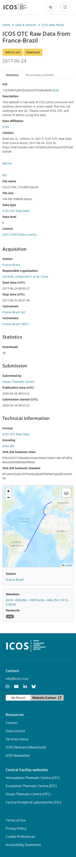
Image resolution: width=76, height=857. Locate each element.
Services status (17, 739)
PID (4, 84)
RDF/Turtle (37, 600)
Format (7, 428)
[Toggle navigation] (65, 7)
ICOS (5, 127)
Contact (12, 723)
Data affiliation (12, 121)
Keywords (13, 610)
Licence (7, 228)
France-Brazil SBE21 (15, 324)
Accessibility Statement (23, 844)
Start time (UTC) (13, 282)
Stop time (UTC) (13, 294)
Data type (9, 205)
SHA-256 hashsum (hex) (19, 452)
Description (10, 96)
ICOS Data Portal (53, 25)
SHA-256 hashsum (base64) (21, 468)
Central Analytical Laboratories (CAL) (33, 802)
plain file (8, 446)
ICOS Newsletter (18, 755)
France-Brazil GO (13, 312)
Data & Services (25, 25)
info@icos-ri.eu (17, 678)
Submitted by (11, 376)
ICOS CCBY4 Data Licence (19, 234)
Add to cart (12, 52)
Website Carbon (44, 698)
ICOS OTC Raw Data (15, 211)
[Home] (15, 7)
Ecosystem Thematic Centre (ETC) (31, 786)
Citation (8, 133)
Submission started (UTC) (20, 399)
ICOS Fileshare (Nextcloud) (26, 747)
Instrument (10, 306)
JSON (10, 600)
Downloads (10, 347)
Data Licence (15, 731)
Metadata (12, 594)
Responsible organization (20, 271)
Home (6, 25)
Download (33, 52)
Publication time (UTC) (18, 387)
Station (7, 259)
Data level (9, 217)
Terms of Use (16, 820)
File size (7, 193)
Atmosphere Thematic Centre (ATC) (33, 777)
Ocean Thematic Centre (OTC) (28, 794)
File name (9, 181)
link (55, 90)
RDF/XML (21, 600)
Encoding (8, 440)
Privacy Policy (16, 828)
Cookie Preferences (20, 836)
